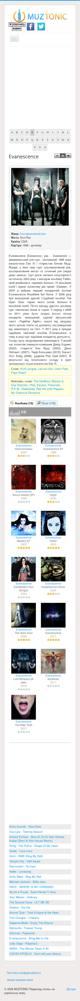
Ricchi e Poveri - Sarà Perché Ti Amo (32, 892)
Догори (71, 989)
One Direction (19, 385)
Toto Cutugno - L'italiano (24, 918)
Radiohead (28, 389)
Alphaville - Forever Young (25, 928)
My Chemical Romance (25, 393)
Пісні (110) (48, 403)
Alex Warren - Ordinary (23, 897)
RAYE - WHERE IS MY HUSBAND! (31, 887)
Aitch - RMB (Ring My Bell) (26, 856)
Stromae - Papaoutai (22, 933)
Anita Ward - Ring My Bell (25, 877)
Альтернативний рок (33, 234)
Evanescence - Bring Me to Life (28, 938)
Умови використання (20, 980)
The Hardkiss (41, 381)
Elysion (41, 385)
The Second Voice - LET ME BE (29, 902)
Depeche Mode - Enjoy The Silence (31, 923)
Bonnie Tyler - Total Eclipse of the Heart (34, 912)
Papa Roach (18, 372)
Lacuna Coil (45, 369)
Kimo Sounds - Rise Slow (25, 826)
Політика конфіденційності (24, 973)
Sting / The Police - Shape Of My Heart (33, 846)
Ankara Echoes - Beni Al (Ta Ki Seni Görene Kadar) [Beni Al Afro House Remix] (36, 839)
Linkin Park (61, 369)
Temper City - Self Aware (24, 861)
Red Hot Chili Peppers (50, 389)
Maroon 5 (57, 381)
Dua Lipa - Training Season (26, 832)
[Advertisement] (40, 89)
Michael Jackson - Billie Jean (27, 882)
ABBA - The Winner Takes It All (29, 948)
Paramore (54, 385)
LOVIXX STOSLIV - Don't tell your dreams (35, 954)
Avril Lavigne (28, 369)
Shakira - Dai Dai (19, 907)
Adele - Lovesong (20, 871)
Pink (32, 385)
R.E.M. (15, 389)
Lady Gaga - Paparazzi (23, 943)
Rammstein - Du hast (22, 866)
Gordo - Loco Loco (20, 851)
